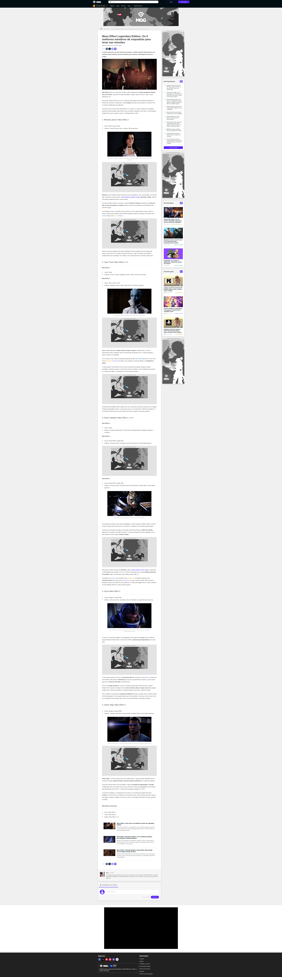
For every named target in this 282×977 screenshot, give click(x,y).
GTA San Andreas (179, 292)
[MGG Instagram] (110, 959)
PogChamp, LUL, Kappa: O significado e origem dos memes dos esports (173, 262)
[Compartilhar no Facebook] (107, 49)
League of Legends (178, 244)
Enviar (155, 897)
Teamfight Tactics (178, 313)
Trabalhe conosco (144, 964)
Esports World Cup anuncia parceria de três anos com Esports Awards (173, 118)
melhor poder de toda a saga (139, 570)
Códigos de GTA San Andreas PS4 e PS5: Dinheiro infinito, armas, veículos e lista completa (172, 331)
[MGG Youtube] (106, 959)
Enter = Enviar (146, 897)
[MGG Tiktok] (117, 959)
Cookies (141, 971)
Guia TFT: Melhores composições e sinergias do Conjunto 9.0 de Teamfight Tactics (173, 310)
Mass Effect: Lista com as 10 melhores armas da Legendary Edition (135, 824)
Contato (141, 959)
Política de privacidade (146, 974)
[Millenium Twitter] (103, 959)
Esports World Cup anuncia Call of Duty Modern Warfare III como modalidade (174, 108)
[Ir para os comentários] (115, 49)
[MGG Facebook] (99, 959)
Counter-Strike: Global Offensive (178, 224)
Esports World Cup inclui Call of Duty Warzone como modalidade (174, 113)
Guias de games (106, 28)
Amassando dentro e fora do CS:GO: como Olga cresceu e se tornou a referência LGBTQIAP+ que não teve (173, 221)
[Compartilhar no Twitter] (109, 49)
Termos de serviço (144, 969)
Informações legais (144, 966)
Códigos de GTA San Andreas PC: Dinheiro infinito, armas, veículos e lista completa (173, 289)
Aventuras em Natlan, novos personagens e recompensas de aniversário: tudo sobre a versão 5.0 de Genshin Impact (174, 94)
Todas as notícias (173, 147)
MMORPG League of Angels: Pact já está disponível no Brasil (174, 130)
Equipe (141, 961)
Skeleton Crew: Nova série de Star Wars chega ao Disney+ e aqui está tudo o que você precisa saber (174, 87)
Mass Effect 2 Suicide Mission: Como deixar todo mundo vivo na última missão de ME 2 (134, 850)
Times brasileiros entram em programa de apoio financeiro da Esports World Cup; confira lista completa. (174, 141)
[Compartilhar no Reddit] (112, 49)
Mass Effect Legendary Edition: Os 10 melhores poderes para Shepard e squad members (134, 837)
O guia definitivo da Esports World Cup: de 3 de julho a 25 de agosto (174, 135)
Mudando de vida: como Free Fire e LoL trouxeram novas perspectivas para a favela (173, 241)
